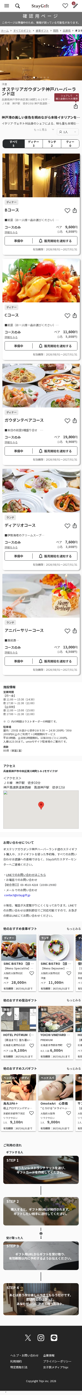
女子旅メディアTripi (55, 1367)
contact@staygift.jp (17, 895)
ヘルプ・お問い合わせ (24, 1355)
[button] (34, 77)
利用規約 (16, 1361)
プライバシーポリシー (57, 1361)
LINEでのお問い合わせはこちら (26, 875)
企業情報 (48, 1355)
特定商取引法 (18, 1367)
